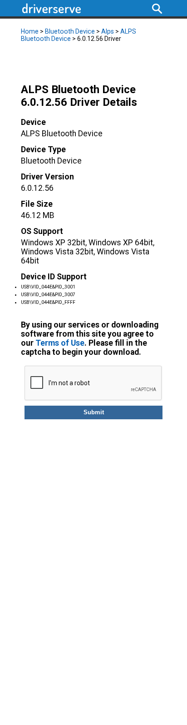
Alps (107, 31)
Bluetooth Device (70, 31)
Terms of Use (59, 343)
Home (30, 31)
